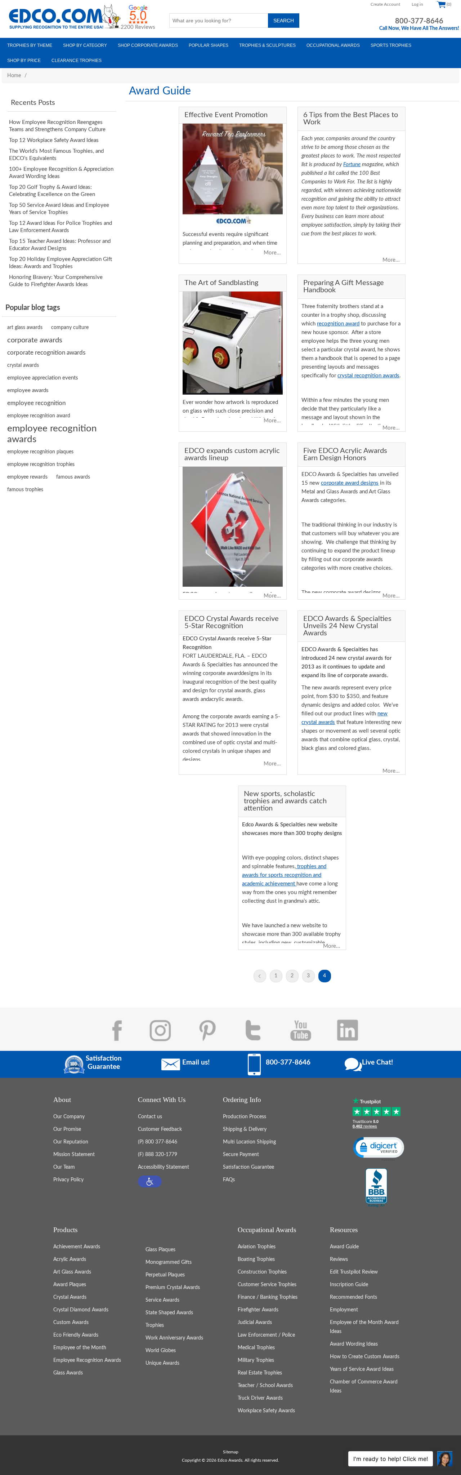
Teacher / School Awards (265, 1385)
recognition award (338, 323)
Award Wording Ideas (354, 1344)
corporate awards (34, 340)
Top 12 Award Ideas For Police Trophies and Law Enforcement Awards (60, 227)
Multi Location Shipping (249, 1142)
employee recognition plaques (40, 451)
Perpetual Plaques (165, 1275)
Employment (344, 1309)
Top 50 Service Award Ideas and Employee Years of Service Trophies (59, 209)
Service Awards (162, 1300)
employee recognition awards (52, 434)
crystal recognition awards (368, 375)
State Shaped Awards (169, 1312)
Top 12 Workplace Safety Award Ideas (54, 140)
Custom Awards (71, 1322)
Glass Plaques (160, 1249)
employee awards (28, 390)
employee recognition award (38, 415)
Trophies (155, 1325)
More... (272, 253)
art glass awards (24, 327)
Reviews (339, 1259)
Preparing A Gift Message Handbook (343, 286)
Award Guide (344, 1246)
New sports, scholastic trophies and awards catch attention (285, 801)
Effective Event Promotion (226, 115)
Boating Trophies (256, 1259)
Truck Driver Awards (260, 1398)
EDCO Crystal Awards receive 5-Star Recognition (231, 622)
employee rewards (27, 477)
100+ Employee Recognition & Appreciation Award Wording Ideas (61, 172)
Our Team (64, 1167)
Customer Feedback (160, 1129)
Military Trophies (256, 1360)
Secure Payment (241, 1154)
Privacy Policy (68, 1179)
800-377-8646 (419, 21)
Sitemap (230, 1452)
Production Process (244, 1116)
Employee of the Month (79, 1347)
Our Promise (67, 1129)
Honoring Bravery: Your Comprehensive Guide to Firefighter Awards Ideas (56, 281)
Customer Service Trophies (267, 1284)
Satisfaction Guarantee (248, 1167)
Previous (260, 976)
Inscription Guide (349, 1284)
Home (14, 75)
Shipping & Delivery (245, 1129)
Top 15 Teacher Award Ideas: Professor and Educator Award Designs (60, 245)
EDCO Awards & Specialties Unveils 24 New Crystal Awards (347, 626)
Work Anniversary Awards (174, 1338)
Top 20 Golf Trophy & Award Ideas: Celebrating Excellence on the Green (52, 191)
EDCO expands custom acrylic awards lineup (232, 454)
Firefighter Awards (258, 1309)
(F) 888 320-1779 (157, 1154)
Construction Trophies (262, 1272)
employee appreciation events (42, 378)
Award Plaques (69, 1284)
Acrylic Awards (69, 1259)
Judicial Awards (255, 1322)
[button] (150, 1181)
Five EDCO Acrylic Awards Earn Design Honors (345, 454)
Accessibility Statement (163, 1167)
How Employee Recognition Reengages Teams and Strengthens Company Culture (57, 126)
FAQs (229, 1179)
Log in (417, 4)
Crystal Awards (69, 1297)
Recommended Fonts (353, 1297)
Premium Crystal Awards (173, 1287)
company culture (70, 327)
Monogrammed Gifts (169, 1262)
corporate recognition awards (46, 353)
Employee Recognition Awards (87, 1360)
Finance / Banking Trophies (267, 1297)
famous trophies (25, 489)
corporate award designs (350, 483)
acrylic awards (225, 699)
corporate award (222, 673)
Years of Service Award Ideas (362, 1369)
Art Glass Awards (72, 1272)
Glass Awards (68, 1373)
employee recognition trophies (41, 464)
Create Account (385, 4)
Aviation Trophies (257, 1246)
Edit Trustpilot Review (354, 1272)
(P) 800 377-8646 (157, 1142)
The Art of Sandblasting (221, 282)
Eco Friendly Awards (75, 1335)
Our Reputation (70, 1142)
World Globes (161, 1350)
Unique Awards (162, 1363)
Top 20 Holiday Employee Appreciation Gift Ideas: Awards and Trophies (60, 263)
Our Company (69, 1116)
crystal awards (23, 365)
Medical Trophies (256, 1347)
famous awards (73, 477)
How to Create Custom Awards (364, 1356)
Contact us (150, 1116)
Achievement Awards (76, 1246)
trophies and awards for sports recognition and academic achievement (284, 875)
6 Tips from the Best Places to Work (350, 118)
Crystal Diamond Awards (80, 1309)
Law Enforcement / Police (266, 1335)
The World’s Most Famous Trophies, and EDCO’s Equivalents (56, 154)
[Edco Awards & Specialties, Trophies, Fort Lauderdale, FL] (376, 1188)
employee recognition (36, 403)
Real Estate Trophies (260, 1373)
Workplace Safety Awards (266, 1410)
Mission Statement (74, 1154)
